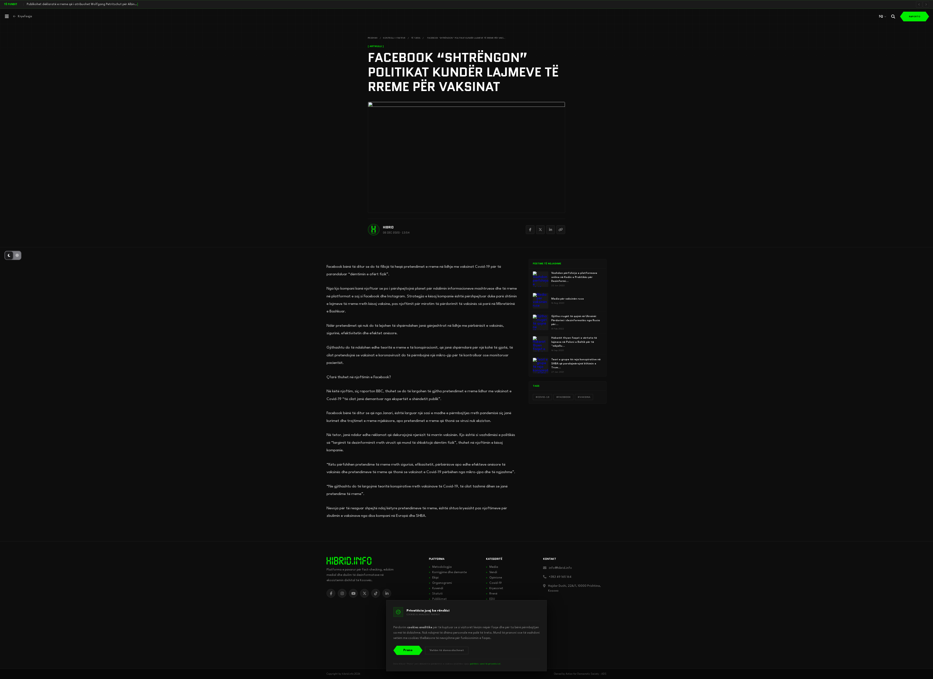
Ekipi (434, 577)
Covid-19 (494, 583)
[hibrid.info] (349, 561)
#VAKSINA (584, 397)
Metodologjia (440, 567)
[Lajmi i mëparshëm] (919, 4)
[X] (364, 593)
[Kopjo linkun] (560, 229)
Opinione (494, 577)
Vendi (491, 572)
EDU (490, 599)
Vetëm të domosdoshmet (447, 650)
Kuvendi (436, 588)
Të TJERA (415, 38)
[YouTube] (353, 593)
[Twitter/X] (540, 229)
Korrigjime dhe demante (448, 572)
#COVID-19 (542, 397)
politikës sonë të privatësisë (485, 664)
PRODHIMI (373, 38)
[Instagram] (342, 593)
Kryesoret (494, 588)
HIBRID (388, 227)
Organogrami (440, 583)
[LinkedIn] (550, 229)
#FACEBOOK (563, 397)
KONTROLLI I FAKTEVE (394, 38)
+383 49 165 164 (560, 577)
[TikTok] (375, 593)
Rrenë (491, 593)
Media (492, 567)
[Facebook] (530, 229)
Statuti (436, 593)
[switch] (12, 255)
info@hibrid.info (560, 568)
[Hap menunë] (7, 16)
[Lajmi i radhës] (926, 4)
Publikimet (438, 599)
